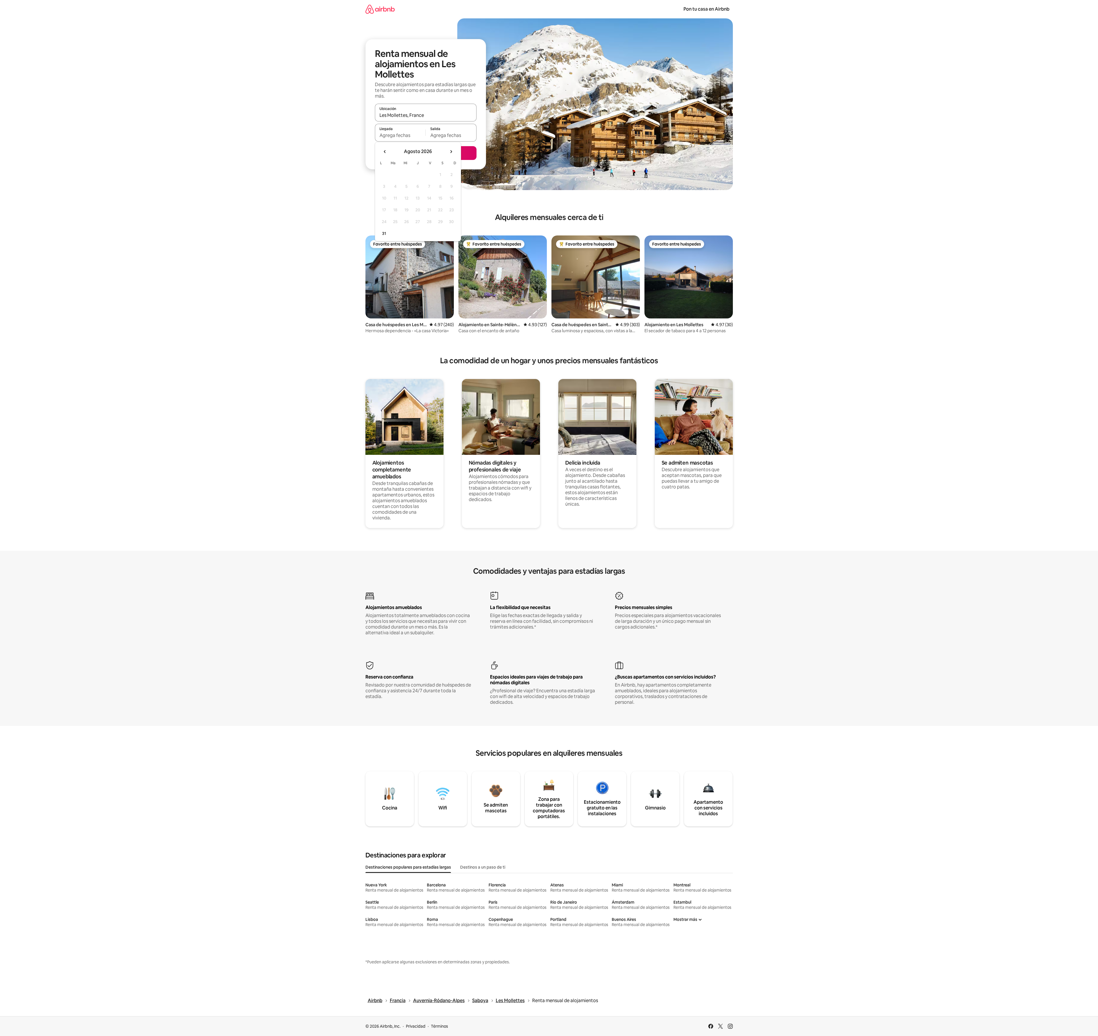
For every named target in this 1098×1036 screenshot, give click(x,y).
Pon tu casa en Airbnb (706, 9)
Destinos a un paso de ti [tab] (482, 867)
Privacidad (415, 1026)
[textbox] (400, 135)
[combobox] (425, 115)
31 (384, 233)
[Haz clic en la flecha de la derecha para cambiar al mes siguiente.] (451, 151)
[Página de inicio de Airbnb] (380, 9)
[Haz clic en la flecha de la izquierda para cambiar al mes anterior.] (385, 151)
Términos (439, 1026)
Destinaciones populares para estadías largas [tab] (408, 867)
